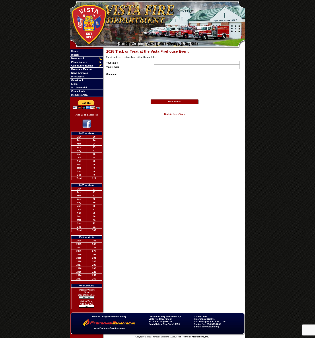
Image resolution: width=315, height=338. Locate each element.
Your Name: (112, 63)
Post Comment (174, 101)
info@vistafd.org (210, 326)
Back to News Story (174, 114)
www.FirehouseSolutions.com (109, 328)
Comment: (111, 74)
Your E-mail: (112, 67)
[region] (86, 73)
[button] (85, 58)
